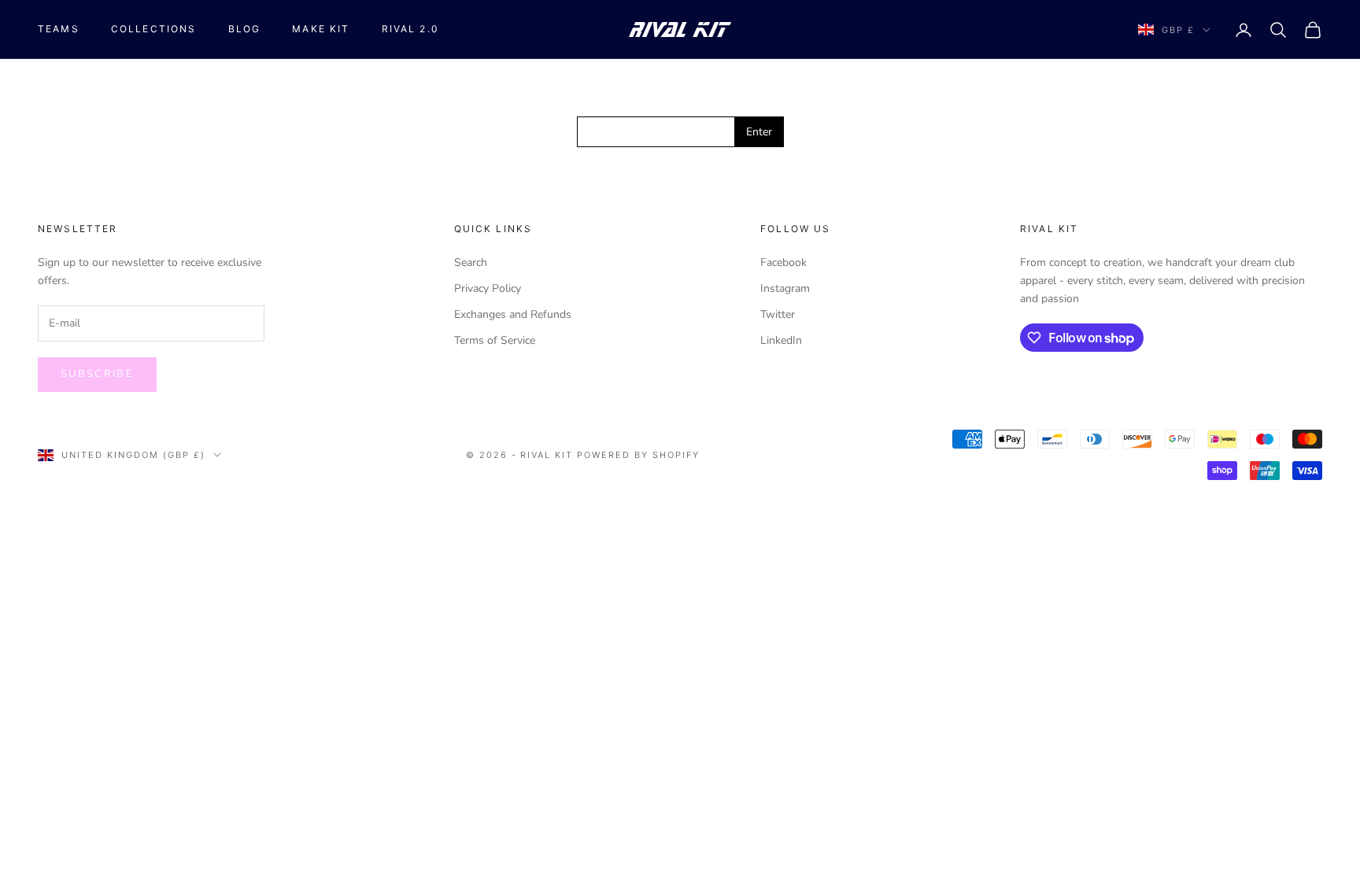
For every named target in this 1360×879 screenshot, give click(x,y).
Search (470, 262)
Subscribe (97, 374)
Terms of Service (494, 340)
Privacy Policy (487, 288)
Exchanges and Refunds (512, 314)
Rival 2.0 (410, 29)
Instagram (785, 288)
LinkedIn (781, 340)
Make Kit (320, 29)
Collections (154, 29)
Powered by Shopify (638, 454)
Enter (759, 131)
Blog (244, 29)
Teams (58, 29)
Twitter (777, 314)
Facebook (783, 262)
